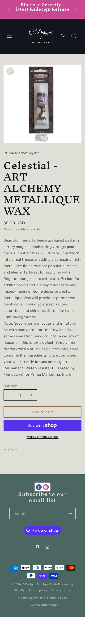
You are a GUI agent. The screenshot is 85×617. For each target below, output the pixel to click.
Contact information (44, 604)
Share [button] (13, 450)
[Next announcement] (76, 9)
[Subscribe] (70, 513)
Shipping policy (57, 597)
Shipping (9, 229)
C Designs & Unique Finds (40, 584)
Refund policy (38, 590)
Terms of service (31, 597)
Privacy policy (61, 590)
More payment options (43, 436)
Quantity (10, 386)
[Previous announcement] (9, 9)
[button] (9, 36)
